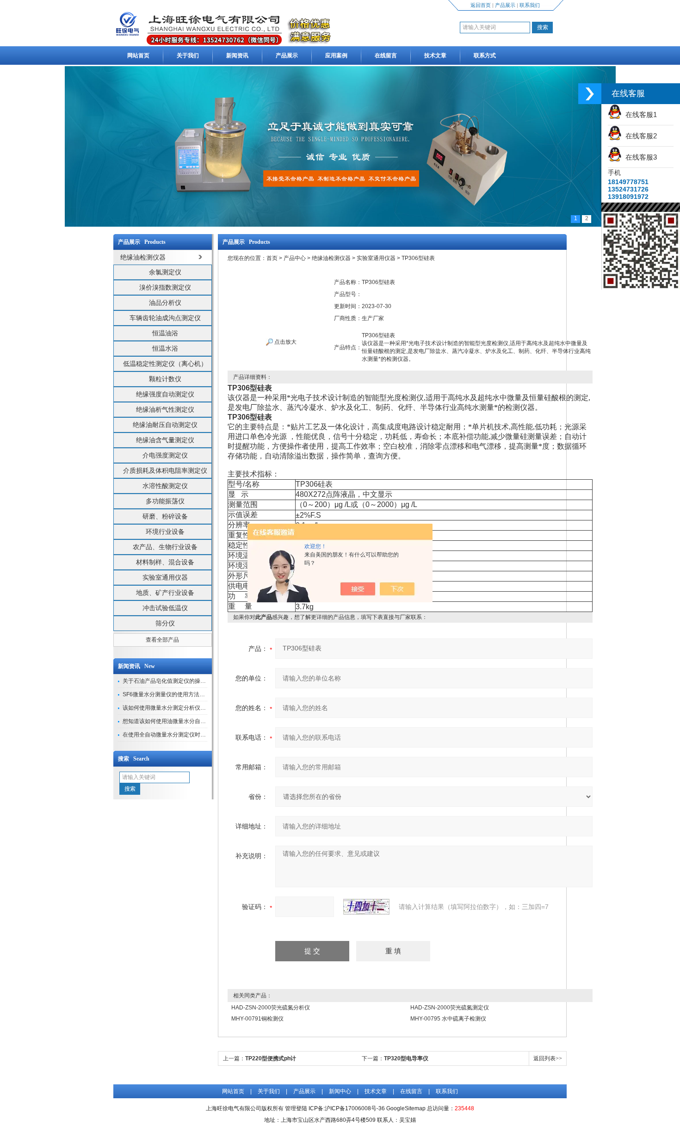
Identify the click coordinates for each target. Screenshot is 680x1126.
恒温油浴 (165, 333)
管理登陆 (296, 1108)
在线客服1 (639, 114)
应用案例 (336, 55)
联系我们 (529, 5)
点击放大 (285, 342)
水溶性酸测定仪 (165, 485)
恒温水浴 (165, 348)
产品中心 (295, 258)
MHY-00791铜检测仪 (257, 1018)
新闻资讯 (237, 55)
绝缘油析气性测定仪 (165, 409)
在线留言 (386, 55)
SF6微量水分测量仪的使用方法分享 (166, 694)
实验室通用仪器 (165, 577)
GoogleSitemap (406, 1108)
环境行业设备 (165, 531)
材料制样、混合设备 (165, 562)
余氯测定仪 (165, 272)
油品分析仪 (165, 302)
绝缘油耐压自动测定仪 (165, 424)
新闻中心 (340, 1091)
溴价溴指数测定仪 (165, 287)
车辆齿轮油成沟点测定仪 (165, 318)
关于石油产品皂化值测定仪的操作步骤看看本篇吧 (184, 681)
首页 (272, 258)
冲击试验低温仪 (165, 608)
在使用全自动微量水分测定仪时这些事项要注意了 (184, 734)
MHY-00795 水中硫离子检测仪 (448, 1018)
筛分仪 (165, 623)
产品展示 (505, 5)
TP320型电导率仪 (406, 1058)
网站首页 (138, 55)
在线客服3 (639, 157)
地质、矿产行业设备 (165, 592)
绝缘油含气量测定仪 (165, 440)
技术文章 (435, 55)
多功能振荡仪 (165, 501)
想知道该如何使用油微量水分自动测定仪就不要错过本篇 (192, 721)
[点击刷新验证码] (366, 907)
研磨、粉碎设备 (165, 516)
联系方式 (485, 55)
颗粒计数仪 (165, 379)
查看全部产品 (162, 640)
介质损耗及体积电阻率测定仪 (165, 470)
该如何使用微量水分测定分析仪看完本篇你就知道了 (186, 708)
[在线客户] (589, 93)
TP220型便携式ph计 (270, 1058)
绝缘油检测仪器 (331, 258)
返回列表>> (547, 1058)
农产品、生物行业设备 (165, 547)
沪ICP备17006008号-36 (355, 1108)
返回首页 (480, 5)
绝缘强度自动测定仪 (165, 394)
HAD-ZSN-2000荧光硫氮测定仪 (449, 1007)
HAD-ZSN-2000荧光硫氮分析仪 (270, 1007)
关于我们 (188, 55)
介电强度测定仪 (165, 455)
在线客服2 (639, 136)
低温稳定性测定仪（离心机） (165, 363)
